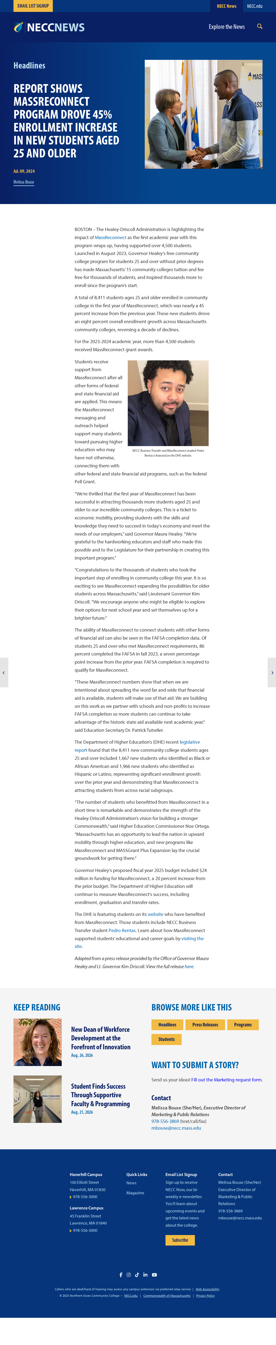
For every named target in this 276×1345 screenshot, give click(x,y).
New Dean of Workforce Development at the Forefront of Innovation (100, 1038)
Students (166, 1039)
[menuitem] (260, 27)
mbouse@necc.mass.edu (176, 1128)
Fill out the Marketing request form (226, 1080)
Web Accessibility (207, 1289)
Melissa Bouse (23, 182)
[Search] (260, 27)
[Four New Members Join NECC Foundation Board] (272, 672)
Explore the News (227, 26)
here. (189, 967)
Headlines (167, 1025)
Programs (243, 1025)
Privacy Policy (205, 1296)
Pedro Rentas (122, 930)
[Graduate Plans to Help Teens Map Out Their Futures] (4, 672)
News (131, 1182)
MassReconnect (110, 237)
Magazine (135, 1192)
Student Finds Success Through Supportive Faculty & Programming (100, 1095)
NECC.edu (255, 6)
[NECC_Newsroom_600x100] (49, 27)
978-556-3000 (85, 1196)
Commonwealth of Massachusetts (167, 1296)
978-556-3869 (165, 1121)
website (155, 914)
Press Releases (205, 1025)
